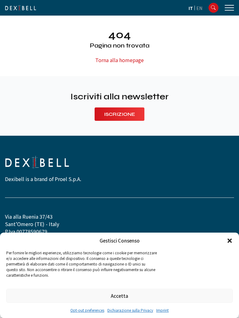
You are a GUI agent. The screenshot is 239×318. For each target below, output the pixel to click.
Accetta (119, 296)
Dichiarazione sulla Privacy (130, 310)
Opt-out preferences (87, 310)
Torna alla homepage (119, 60)
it (191, 8)
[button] (230, 241)
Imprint (162, 310)
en (199, 8)
